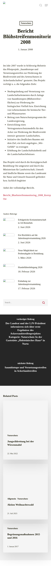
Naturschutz (26, 23)
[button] (46, 5)
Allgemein (11, 499)
